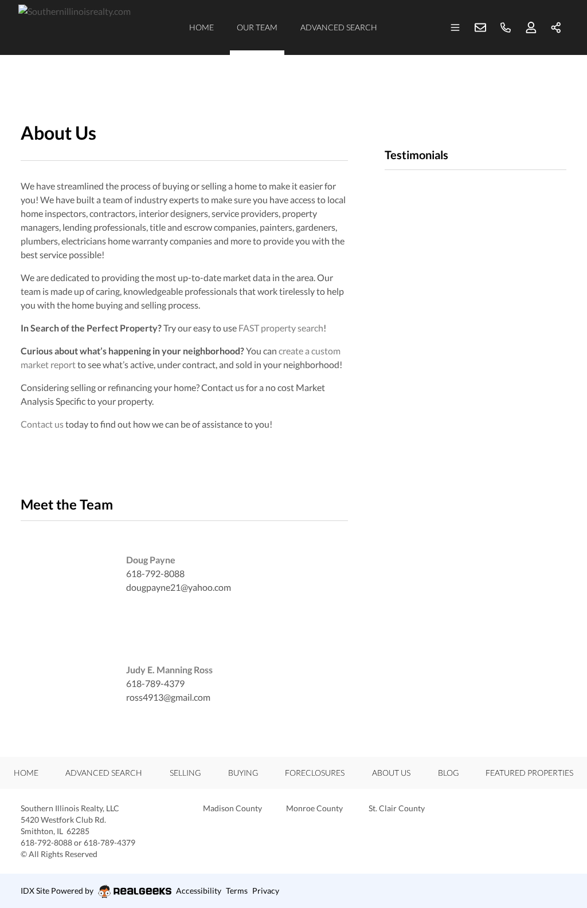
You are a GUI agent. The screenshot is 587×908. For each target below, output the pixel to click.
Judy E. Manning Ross (169, 669)
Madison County (232, 808)
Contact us (42, 424)
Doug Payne (150, 559)
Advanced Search (338, 27)
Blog (448, 772)
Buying (243, 772)
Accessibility (198, 890)
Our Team (257, 27)
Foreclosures (315, 772)
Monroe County (314, 808)
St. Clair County (397, 808)
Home (201, 27)
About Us (391, 772)
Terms (237, 890)
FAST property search (280, 327)
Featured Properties (529, 772)
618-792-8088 (155, 573)
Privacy (265, 890)
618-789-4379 (155, 683)
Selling (185, 772)
